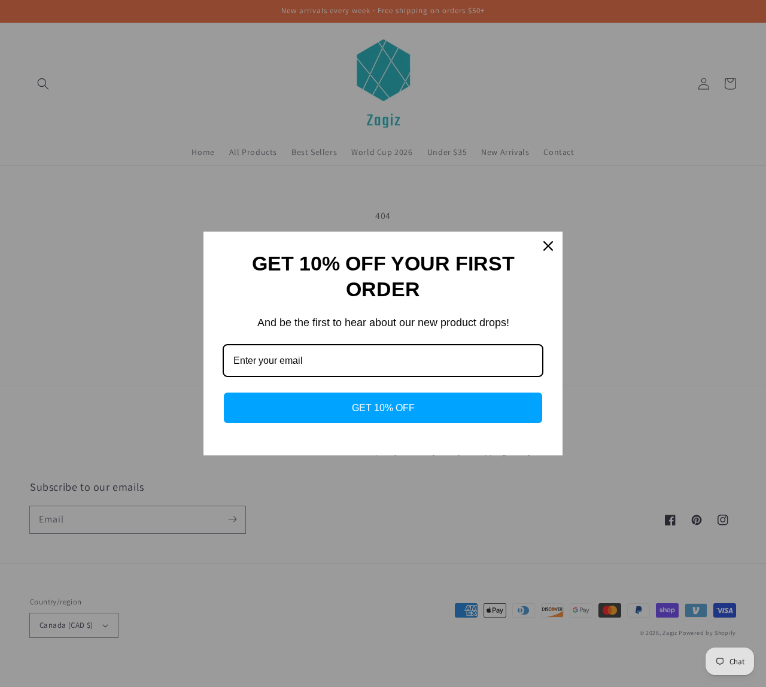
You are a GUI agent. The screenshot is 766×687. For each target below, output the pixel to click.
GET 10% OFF (383, 408)
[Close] (548, 246)
